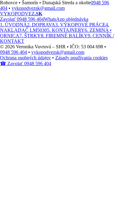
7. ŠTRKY (30, 35)
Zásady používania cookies (81, 57)
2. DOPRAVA (41, 24)
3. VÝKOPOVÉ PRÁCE (80, 24)
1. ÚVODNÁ (13, 24)
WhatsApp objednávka (66, 19)
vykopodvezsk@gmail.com (38, 8)
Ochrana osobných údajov (25, 57)
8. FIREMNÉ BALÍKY (64, 35)
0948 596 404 (13, 52)
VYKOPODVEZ (21, 13)
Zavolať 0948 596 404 (22, 19)
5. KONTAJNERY (66, 30)
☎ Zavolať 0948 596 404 (25, 63)
